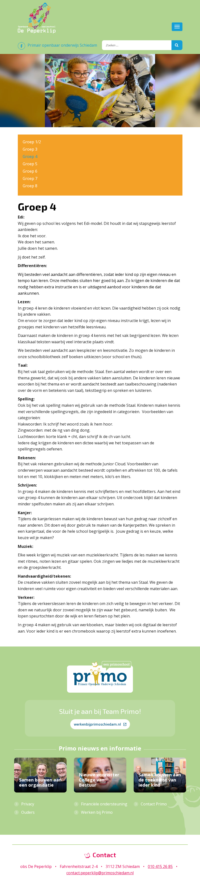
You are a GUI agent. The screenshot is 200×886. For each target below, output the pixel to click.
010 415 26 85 (160, 866)
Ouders (28, 812)
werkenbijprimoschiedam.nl (97, 724)
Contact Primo (154, 804)
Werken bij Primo (97, 812)
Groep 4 (30, 156)
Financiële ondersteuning (104, 804)
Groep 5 (30, 163)
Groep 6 (30, 171)
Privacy (27, 804)
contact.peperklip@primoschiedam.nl (100, 873)
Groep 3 (30, 149)
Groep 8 (30, 185)
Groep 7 (30, 178)
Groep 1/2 (32, 141)
